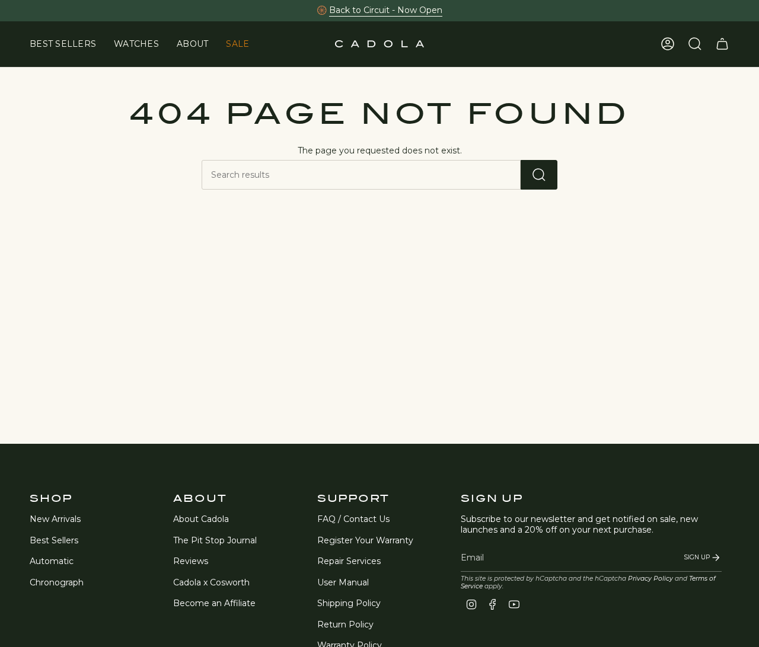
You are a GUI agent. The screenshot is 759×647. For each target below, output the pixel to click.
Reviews (190, 561)
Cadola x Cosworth (211, 582)
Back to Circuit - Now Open (385, 10)
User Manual (343, 582)
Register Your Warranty (365, 540)
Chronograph (57, 582)
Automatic (52, 561)
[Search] (539, 175)
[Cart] (722, 44)
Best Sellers (54, 540)
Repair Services (349, 561)
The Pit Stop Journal (215, 540)
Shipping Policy (349, 603)
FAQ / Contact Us (353, 519)
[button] (136, 44)
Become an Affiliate (214, 603)
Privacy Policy (650, 578)
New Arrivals (55, 519)
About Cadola (201, 519)
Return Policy (345, 624)
